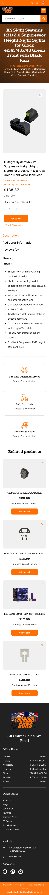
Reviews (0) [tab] (11, 250)
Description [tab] (11, 235)
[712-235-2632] (3, 3)
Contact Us (8, 808)
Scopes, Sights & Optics (25, 65)
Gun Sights (21, 180)
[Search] (44, 18)
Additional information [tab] (18, 243)
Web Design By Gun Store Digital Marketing (24, 892)
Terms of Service (11, 829)
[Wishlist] (32, 3)
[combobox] (21, 18)
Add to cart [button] (24, 511)
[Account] (37, 3)
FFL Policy (7, 821)
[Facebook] (5, 871)
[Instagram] (12, 871)
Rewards (7, 812)
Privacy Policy (32, 885)
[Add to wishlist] (42, 463)
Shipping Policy (10, 817)
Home (10, 65)
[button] (43, 10)
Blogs (5, 804)
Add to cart (16, 218)
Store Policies (9, 825)
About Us (7, 800)
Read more (24, 693)
